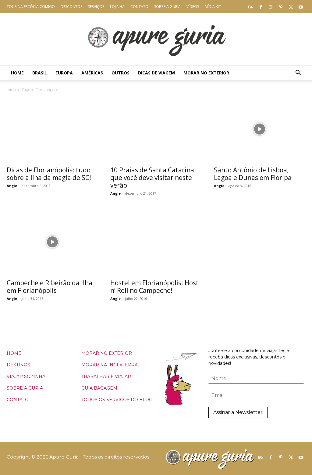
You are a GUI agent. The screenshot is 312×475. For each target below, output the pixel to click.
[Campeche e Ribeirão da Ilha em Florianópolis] (52, 242)
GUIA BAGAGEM (99, 388)
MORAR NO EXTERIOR (106, 353)
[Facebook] (260, 6)
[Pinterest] (280, 6)
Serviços (96, 6)
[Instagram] (270, 6)
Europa (64, 73)
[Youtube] (300, 6)
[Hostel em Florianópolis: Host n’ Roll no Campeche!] (156, 242)
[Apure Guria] (156, 39)
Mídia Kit (213, 6)
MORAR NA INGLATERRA (109, 365)
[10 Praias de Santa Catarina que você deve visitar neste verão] (156, 129)
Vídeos (192, 6)
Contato (139, 6)
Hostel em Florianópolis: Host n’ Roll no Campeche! (154, 287)
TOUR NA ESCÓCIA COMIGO (31, 6)
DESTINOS (18, 365)
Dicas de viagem (156, 73)
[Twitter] (290, 6)
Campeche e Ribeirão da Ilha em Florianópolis (49, 287)
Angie (12, 185)
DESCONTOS (71, 6)
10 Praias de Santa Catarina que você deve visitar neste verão (152, 177)
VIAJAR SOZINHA (26, 376)
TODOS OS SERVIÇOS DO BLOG (116, 399)
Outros (120, 73)
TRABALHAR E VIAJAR (106, 376)
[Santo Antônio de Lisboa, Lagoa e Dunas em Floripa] (259, 129)
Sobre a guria (167, 6)
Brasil (39, 73)
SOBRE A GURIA (25, 388)
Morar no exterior (206, 73)
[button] (298, 73)
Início (11, 89)
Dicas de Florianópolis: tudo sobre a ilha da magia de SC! (49, 174)
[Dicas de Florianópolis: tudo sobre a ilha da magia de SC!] (52, 129)
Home (17, 73)
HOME (14, 353)
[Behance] (250, 6)
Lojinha (117, 6)
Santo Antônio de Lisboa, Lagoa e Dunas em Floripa (253, 174)
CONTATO (18, 399)
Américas (92, 73)
